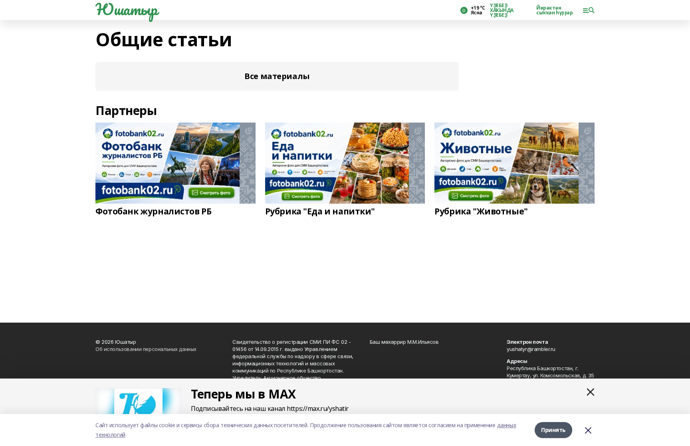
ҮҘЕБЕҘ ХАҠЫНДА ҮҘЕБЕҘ (502, 10)
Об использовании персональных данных (145, 349)
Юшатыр (126, 9)
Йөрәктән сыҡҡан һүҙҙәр (554, 10)
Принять (553, 430)
